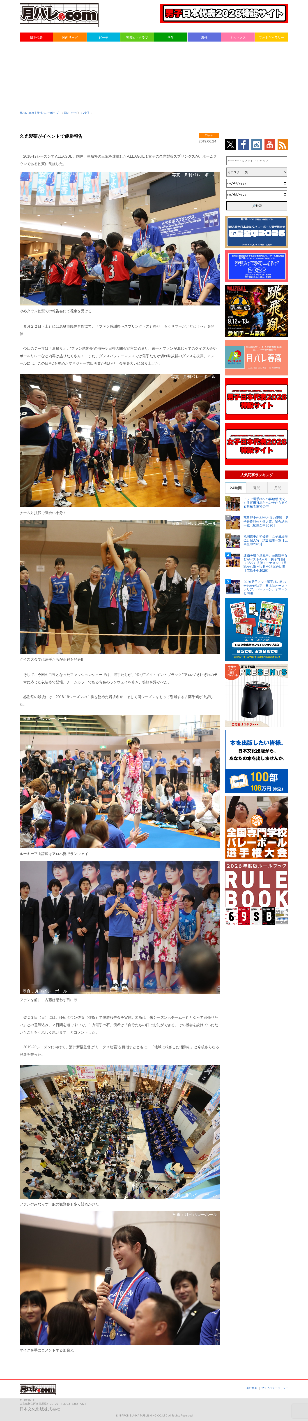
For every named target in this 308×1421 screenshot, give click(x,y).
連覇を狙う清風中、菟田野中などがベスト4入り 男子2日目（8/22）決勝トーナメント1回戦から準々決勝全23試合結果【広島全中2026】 (266, 563)
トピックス (238, 37)
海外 (204, 37)
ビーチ (103, 37)
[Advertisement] (154, 75)
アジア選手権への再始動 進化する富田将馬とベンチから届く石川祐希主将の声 (266, 502)
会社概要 (251, 1388)
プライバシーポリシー (274, 1388)
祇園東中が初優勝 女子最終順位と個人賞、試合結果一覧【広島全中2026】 (266, 540)
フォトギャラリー (271, 37)
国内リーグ (70, 37)
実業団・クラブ (137, 37)
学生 (171, 37)
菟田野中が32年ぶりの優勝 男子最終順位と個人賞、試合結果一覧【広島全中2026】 (266, 521)
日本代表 (36, 37)
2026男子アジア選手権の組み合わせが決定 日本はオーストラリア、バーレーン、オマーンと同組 (266, 587)
